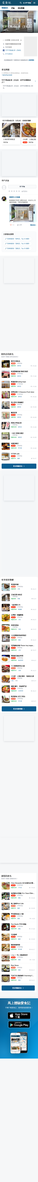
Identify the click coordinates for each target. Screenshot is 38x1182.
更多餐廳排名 (18, 466)
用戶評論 (5, 180)
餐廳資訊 (5, 8)
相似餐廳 (21, 8)
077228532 (9, 54)
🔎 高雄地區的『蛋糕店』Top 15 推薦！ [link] (17, 243)
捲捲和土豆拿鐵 (14, 197)
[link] (19, 365)
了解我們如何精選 (7, 75)
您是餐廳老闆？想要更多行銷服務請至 (19, 60)
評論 (13, 8)
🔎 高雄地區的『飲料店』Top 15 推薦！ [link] (17, 239)
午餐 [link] (16, 680)
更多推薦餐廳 (18, 709)
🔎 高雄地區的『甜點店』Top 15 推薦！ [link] (17, 248)
